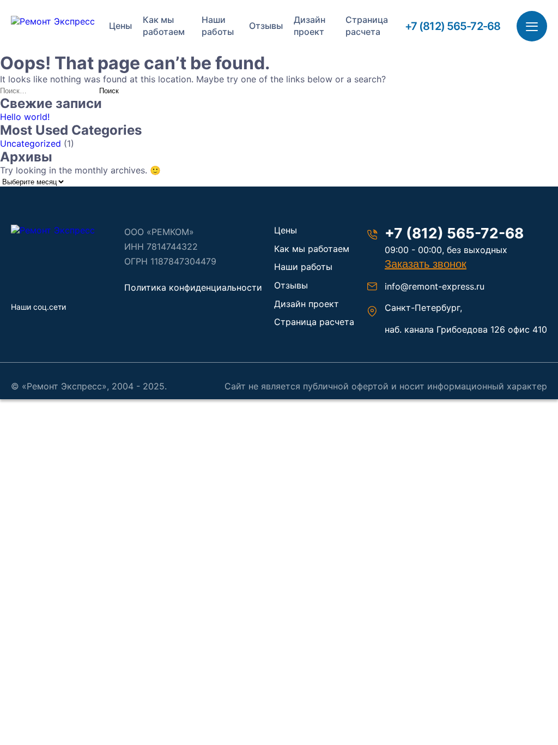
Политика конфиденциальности (193, 287)
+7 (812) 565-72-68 (452, 26)
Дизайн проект (309, 25)
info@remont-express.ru (434, 286)
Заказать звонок (425, 264)
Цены (120, 25)
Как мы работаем (164, 25)
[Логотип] (61, 230)
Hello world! (25, 116)
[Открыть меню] (532, 26)
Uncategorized (30, 143)
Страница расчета (366, 25)
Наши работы (218, 25)
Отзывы (266, 25)
